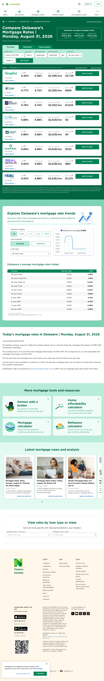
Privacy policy (81, 571)
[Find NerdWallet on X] (72, 613)
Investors (46, 599)
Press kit (46, 596)
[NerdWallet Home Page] (13, 4)
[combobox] (14, 55)
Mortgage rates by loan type (16, 531)
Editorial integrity (96, 67)
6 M (22, 234)
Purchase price (40, 51)
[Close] (46, 664)
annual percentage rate (43, 369)
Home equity (44, 47)
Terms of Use (38, 314)
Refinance (27, 47)
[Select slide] (42, 502)
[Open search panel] (79, 4)
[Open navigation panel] (3, 4)
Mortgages (12, 21)
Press (45, 593)
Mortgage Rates (24, 21)
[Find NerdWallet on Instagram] (80, 613)
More (8, 60)
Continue (40, 673)
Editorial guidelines (46, 581)
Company (46, 563)
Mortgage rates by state (61, 531)
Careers (45, 569)
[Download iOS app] (20, 617)
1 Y (30, 234)
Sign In (88, 4)
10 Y (47, 234)
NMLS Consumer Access (50, 636)
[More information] (25, 73)
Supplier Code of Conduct (82, 567)
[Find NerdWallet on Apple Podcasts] (84, 613)
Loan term (70, 51)
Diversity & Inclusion (47, 576)
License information (81, 67)
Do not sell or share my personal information (82, 587)
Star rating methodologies (48, 586)
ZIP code (28, 52)
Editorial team (48, 590)
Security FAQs (64, 566)
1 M (13, 234)
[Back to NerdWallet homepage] (3, 21)
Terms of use (80, 563)
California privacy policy (82, 575)
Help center (63, 563)
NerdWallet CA (68, 671)
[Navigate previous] (3, 477)
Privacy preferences (80, 580)
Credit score (8, 51)
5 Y (39, 234)
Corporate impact (49, 572)
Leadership (47, 566)
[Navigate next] (101, 477)
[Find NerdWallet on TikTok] (88, 613)
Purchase (11, 47)
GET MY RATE (87, 73)
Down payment (53, 51)
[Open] (49, 534)
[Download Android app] (20, 629)
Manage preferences (23, 673)
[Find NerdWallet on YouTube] (76, 613)
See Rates (24, 60)
